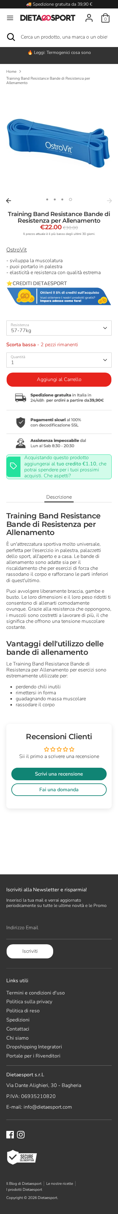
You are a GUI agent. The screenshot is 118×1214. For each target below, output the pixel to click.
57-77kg (21, 330)
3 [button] (62, 199)
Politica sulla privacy (29, 1001)
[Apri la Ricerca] (10, 37)
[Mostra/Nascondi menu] (10, 18)
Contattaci (17, 1029)
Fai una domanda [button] (59, 789)
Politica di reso (23, 1010)
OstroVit (16, 249)
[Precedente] (8, 201)
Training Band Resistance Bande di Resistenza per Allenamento (48, 80)
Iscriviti (30, 951)
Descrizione (59, 497)
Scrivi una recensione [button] (59, 774)
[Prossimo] (109, 201)
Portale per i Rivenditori (33, 1055)
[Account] (89, 14)
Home (11, 71)
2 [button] (55, 199)
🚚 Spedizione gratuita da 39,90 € (59, 4)
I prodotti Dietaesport (24, 1189)
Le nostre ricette (59, 1183)
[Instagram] (21, 1134)
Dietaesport (47, 1197)
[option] (59, 52)
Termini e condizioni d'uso (35, 992)
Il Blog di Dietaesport (24, 1183)
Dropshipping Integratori (34, 1046)
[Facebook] (10, 1134)
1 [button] (47, 199)
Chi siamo (17, 1038)
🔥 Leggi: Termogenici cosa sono (59, 53)
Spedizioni (18, 1019)
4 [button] (70, 199)
